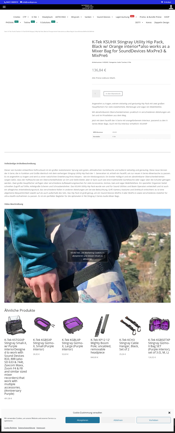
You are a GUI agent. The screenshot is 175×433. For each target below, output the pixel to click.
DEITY (138, 22)
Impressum (41, 428)
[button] (169, 412)
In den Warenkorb (113, 93)
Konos (149, 22)
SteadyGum (47, 17)
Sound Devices (103, 17)
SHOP (166, 17)
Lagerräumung (125, 16)
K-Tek (34, 17)
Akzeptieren (82, 420)
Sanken (88, 17)
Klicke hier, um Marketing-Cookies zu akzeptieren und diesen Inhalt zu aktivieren (87, 255)
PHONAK (12, 22)
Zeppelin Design (161, 22)
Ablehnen (118, 420)
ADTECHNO (60, 17)
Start (5, 31)
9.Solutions (47, 22)
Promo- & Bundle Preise (150, 17)
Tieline (29, 22)
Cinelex (16, 17)
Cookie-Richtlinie (10, 428)
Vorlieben (153, 420)
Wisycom (75, 17)
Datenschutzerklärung (26, 428)
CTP (24, 17)
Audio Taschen (16, 31)
